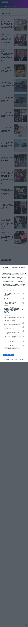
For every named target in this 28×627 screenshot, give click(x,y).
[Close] (25, 268)
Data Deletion (6, 359)
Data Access (14, 359)
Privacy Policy (21, 359)
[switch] (23, 293)
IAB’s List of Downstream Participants (15, 286)
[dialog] (14, 313)
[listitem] (14, 291)
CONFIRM (8, 354)
